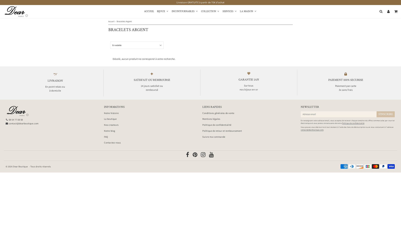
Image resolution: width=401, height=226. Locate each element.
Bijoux (161, 11)
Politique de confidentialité (216, 124)
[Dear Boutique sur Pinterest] (195, 155)
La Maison (246, 11)
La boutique (110, 118)
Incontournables (183, 11)
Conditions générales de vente (218, 113)
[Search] (381, 11)
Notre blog (109, 130)
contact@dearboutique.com (24, 123)
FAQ (106, 136)
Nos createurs (111, 124)
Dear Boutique (20, 166)
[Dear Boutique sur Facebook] (187, 155)
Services (228, 11)
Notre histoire (111, 113)
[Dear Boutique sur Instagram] (203, 155)
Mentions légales (211, 118)
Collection (208, 11)
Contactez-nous (112, 142)
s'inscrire (385, 114)
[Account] (388, 11)
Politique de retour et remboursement (222, 130)
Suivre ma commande (213, 136)
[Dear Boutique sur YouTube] (211, 155)
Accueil (149, 11)
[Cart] (395, 11)
